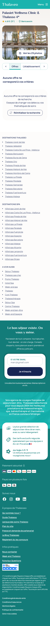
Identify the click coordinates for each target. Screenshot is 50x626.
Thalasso (9, 290)
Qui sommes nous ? (11, 513)
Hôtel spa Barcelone (14, 239)
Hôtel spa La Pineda (13, 224)
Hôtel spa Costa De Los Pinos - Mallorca (22, 212)
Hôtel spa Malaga (12, 243)
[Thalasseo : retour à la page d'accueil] (10, 4)
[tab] (15, 66)
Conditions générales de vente (14, 598)
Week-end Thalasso (11, 556)
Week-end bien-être (14, 310)
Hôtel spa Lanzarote (14, 251)
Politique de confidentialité (12, 610)
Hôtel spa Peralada (13, 228)
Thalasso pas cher (13, 275)
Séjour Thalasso (12, 271)
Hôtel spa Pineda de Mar (15, 216)
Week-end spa (11, 287)
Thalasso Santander (14, 184)
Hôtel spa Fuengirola (14, 232)
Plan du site (7, 526)
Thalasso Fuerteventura (15, 192)
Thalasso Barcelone (13, 188)
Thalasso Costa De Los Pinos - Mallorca (22, 150)
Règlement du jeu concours (15, 539)
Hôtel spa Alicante (13, 247)
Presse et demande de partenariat (18, 530)
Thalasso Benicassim (14, 153)
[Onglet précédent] (5, 66)
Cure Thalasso (11, 294)
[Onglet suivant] (44, 66)
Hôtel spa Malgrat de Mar (16, 220)
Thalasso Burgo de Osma (16, 157)
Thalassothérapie (12, 298)
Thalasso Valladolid (13, 146)
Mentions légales (8, 606)
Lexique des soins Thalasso (15, 521)
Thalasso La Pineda (13, 177)
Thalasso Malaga (12, 196)
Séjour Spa (10, 302)
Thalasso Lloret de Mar (15, 142)
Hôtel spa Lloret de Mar (15, 208)
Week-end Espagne (13, 314)
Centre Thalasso (12, 306)
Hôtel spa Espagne (13, 236)
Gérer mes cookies (9, 614)
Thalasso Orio (11, 161)
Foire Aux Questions (11, 560)
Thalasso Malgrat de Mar (16, 169)
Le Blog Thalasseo (10, 535)
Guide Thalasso (9, 517)
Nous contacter (9, 551)
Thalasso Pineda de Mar (15, 165)
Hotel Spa (9, 283)
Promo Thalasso (12, 279)
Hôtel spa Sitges (12, 259)
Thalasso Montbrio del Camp (17, 173)
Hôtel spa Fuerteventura (16, 255)
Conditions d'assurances (11, 602)
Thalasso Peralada (13, 181)
